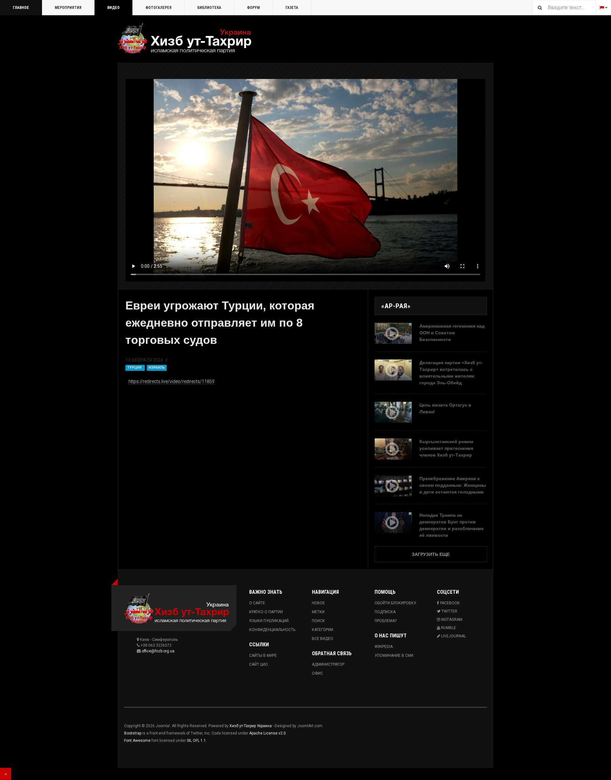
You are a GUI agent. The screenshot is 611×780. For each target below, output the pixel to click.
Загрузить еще (431, 554)
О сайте (257, 603)
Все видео (322, 638)
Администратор (328, 664)
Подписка (385, 612)
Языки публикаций (269, 621)
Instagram (451, 619)
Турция (135, 367)
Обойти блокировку (395, 603)
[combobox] (564, 7)
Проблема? (386, 621)
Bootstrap (132, 733)
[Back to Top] (5, 774)
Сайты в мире (263, 655)
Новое (318, 603)
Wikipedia (384, 646)
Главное (21, 7)
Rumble (448, 628)
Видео (113, 7)
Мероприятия (68, 7)
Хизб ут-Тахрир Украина (250, 726)
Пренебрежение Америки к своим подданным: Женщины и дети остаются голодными (452, 485)
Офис (317, 673)
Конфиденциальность (272, 630)
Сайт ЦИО (258, 664)
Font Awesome (137, 740)
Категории (322, 630)
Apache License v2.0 (267, 733)
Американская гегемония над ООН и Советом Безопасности (452, 332)
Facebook (449, 603)
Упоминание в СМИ (394, 655)
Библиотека (209, 7)
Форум (253, 7)
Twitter (448, 611)
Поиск (318, 621)
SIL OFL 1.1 (196, 740)
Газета (291, 7)
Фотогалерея (158, 7)
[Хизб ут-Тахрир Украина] (184, 38)
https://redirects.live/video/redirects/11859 (171, 381)
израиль (157, 367)
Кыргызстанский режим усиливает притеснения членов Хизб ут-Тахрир (446, 448)
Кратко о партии (266, 612)
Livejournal (453, 636)
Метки (318, 612)
